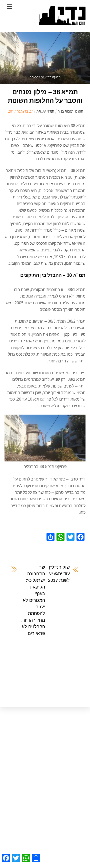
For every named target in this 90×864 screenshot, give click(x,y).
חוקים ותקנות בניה (70, 111)
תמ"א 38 (48, 111)
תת (38, 111)
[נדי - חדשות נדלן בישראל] (62, 23)
